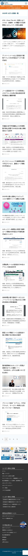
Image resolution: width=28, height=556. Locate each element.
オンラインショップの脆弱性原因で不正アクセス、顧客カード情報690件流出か (13, 163)
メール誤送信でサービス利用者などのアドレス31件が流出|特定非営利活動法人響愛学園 (13, 93)
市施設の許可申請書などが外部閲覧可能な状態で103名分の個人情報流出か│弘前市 (14, 128)
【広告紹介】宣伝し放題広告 (8, 506)
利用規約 (4, 537)
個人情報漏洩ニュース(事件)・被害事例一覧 (12, 480)
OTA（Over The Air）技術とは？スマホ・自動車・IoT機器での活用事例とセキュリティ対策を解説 (13, 23)
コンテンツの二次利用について (9, 532)
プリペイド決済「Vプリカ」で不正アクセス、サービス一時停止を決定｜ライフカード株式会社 (14, 405)
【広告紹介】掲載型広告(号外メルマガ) (11, 499)
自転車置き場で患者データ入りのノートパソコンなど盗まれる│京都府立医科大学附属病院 (13, 300)
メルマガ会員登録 (6, 490)
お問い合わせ (5, 542)
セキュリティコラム (6, 483)
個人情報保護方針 (6, 534)
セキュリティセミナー (7, 485)
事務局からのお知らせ (7, 530)
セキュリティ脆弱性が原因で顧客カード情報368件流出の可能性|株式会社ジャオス (13, 231)
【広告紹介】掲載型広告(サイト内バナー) (11, 501)
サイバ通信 (4, 487)
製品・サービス (5, 473)
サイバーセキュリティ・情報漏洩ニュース (12, 478)
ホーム (3, 471)
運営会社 (4, 539)
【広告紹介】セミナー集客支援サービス (11, 504)
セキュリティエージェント (8, 516)
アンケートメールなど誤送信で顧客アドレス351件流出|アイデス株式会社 (13, 58)
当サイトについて (6, 527)
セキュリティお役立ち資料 (8, 475)
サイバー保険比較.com (7, 518)
